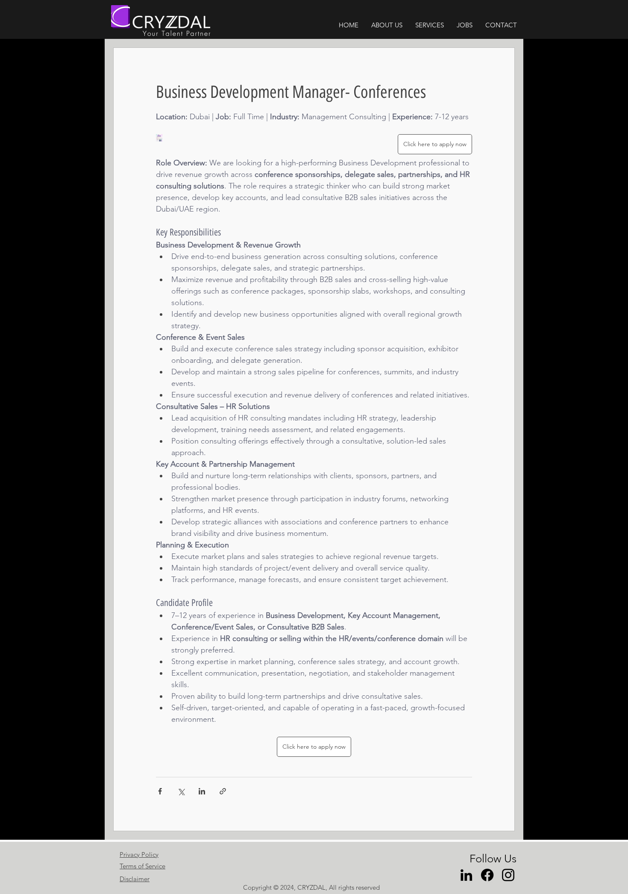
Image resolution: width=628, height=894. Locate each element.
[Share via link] (223, 791)
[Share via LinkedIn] (202, 791)
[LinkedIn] (466, 875)
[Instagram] (508, 875)
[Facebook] (487, 875)
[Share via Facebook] (160, 791)
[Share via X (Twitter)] (181, 791)
